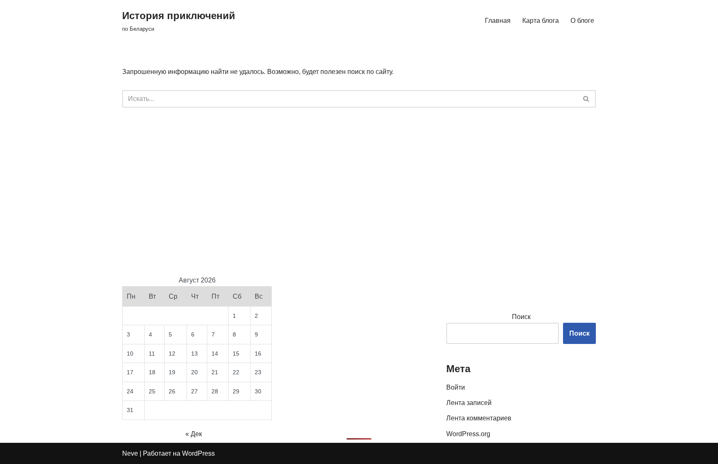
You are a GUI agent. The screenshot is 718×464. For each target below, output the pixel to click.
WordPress (198, 453)
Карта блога (540, 20)
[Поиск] (586, 99)
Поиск (521, 316)
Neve (130, 453)
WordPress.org (468, 433)
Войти (455, 387)
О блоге (582, 20)
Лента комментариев (478, 418)
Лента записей (469, 402)
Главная (498, 20)
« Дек (193, 433)
